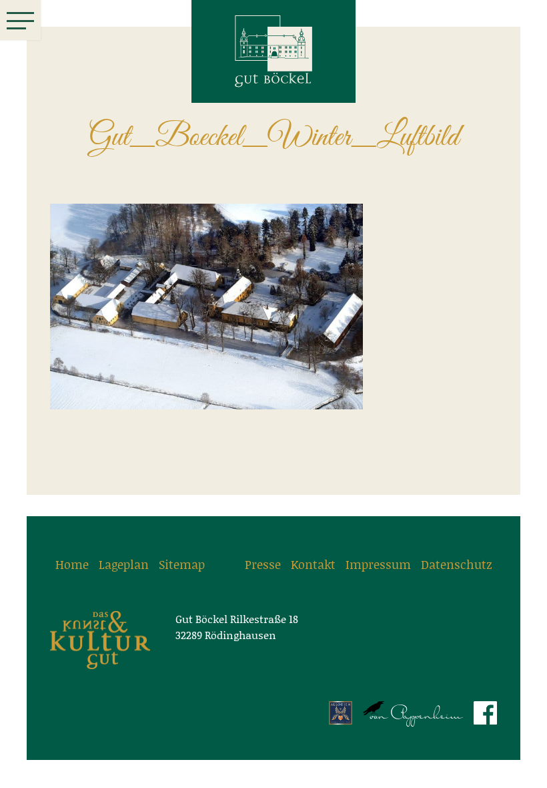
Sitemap (182, 564)
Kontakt (313, 564)
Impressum (378, 564)
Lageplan (124, 564)
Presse (263, 564)
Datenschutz (456, 564)
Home (72, 564)
